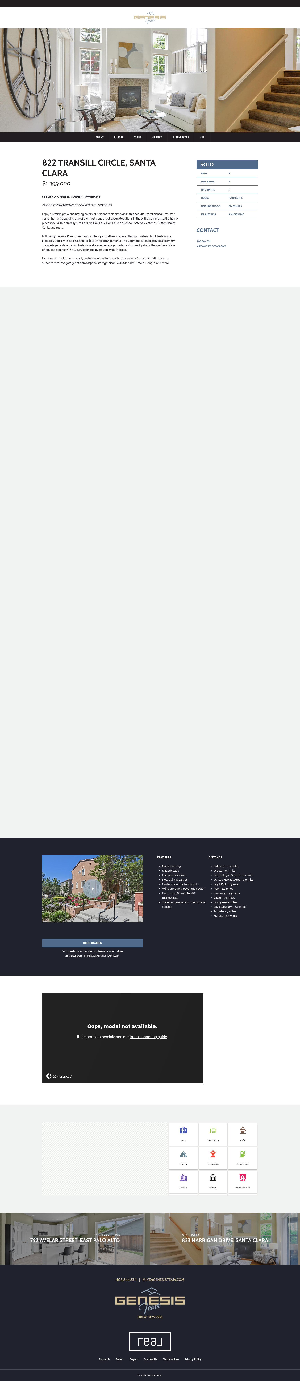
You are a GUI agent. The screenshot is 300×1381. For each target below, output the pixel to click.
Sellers (120, 1359)
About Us (104, 1359)
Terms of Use (171, 1359)
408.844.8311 (204, 241)
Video (137, 137)
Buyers (134, 1359)
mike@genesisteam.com (211, 246)
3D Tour (157, 137)
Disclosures (181, 137)
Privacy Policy (193, 1359)
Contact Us (150, 1359)
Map (202, 137)
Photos (119, 137)
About (100, 137)
